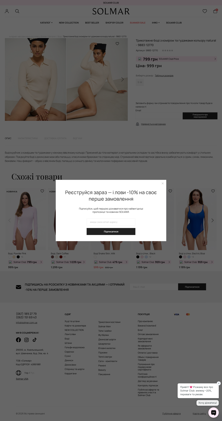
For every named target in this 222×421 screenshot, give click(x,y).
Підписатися (111, 231)
